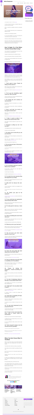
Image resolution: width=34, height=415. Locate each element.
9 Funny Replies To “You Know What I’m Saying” (18, 390)
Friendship (16, 405)
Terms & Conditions (7, 405)
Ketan (16, 22)
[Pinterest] (14, 381)
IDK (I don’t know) (17, 89)
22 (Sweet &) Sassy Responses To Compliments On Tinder (12, 391)
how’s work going (14, 257)
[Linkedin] (13, 381)
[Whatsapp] (16, 381)
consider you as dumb (10, 290)
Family (15, 400)
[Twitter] (12, 381)
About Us (6, 400)
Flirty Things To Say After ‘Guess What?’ (14, 333)
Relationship (16, 401)
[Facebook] (10, 381)
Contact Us (6, 401)
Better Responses (8, 1)
